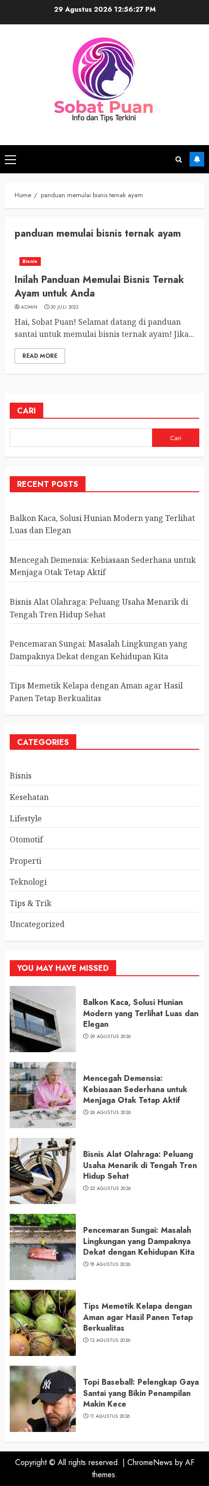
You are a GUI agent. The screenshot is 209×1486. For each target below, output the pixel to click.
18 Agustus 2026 (110, 1264)
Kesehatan (29, 797)
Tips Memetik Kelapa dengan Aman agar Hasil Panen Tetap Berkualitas (138, 1317)
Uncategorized (37, 924)
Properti (25, 860)
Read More (39, 356)
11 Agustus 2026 (110, 1416)
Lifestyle (26, 818)
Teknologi (28, 881)
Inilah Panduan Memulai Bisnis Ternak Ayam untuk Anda (99, 286)
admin (29, 307)
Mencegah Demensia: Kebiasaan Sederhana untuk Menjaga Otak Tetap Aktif (103, 566)
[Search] (179, 159)
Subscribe (197, 159)
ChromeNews (150, 1462)
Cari (26, 410)
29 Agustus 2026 (110, 1036)
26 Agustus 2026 (110, 1112)
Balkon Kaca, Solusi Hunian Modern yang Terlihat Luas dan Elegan (140, 1013)
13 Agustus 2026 (110, 1340)
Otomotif (26, 839)
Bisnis (30, 261)
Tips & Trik (31, 903)
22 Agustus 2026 (110, 1188)
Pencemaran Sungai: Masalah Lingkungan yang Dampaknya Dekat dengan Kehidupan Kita (138, 1241)
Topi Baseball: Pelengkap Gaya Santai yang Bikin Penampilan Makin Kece (141, 1393)
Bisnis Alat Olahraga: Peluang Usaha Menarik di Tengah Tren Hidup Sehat (140, 1165)
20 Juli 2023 (65, 307)
